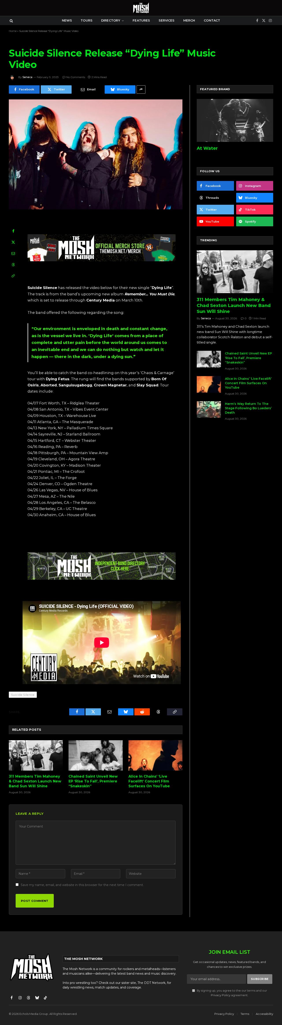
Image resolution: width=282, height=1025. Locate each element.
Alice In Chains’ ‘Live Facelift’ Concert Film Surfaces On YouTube (149, 781)
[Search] (11, 20)
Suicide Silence (23, 694)
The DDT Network (151, 983)
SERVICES (166, 20)
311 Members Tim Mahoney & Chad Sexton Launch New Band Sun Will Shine (35, 781)
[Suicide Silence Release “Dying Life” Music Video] (95, 154)
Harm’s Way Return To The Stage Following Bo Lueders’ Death (248, 408)
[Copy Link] (13, 275)
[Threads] (13, 264)
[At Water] (235, 120)
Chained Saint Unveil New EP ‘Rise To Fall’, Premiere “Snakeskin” (93, 781)
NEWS (67, 20)
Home (13, 31)
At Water (207, 148)
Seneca (27, 77)
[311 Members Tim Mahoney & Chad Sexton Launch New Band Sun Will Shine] (36, 755)
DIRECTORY (110, 20)
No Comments (75, 77)
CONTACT (212, 20)
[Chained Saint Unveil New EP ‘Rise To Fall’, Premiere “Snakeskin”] (95, 755)
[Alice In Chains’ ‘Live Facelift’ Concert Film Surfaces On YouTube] (155, 755)
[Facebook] (13, 231)
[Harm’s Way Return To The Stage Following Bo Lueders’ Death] (209, 409)
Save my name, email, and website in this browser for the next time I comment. (82, 885)
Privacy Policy (220, 995)
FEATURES (141, 20)
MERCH (189, 20)
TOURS (86, 20)
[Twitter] (13, 242)
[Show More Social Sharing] (141, 89)
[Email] (13, 253)
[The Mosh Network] (141, 8)
